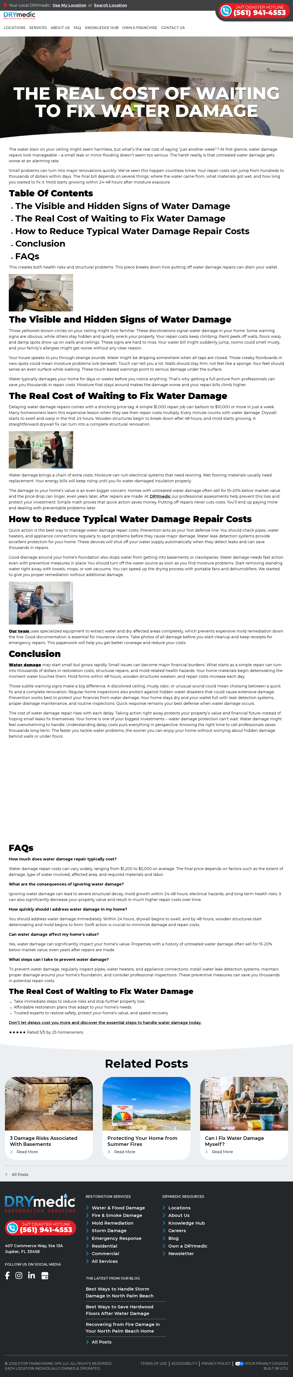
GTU (284, 1368)
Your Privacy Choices (266, 1364)
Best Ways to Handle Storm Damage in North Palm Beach (120, 1292)
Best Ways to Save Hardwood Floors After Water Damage (119, 1310)
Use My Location (69, 5)
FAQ (77, 28)
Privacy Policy (216, 1364)
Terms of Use (153, 1364)
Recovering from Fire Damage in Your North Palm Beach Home (123, 1328)
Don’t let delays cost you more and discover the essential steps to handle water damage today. (105, 1022)
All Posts (19, 1174)
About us (60, 28)
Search (110, 5)
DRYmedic (160, 496)
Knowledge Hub (101, 28)
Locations (14, 28)
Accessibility (184, 1364)
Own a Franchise (139, 28)
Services (38, 28)
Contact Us (173, 28)
